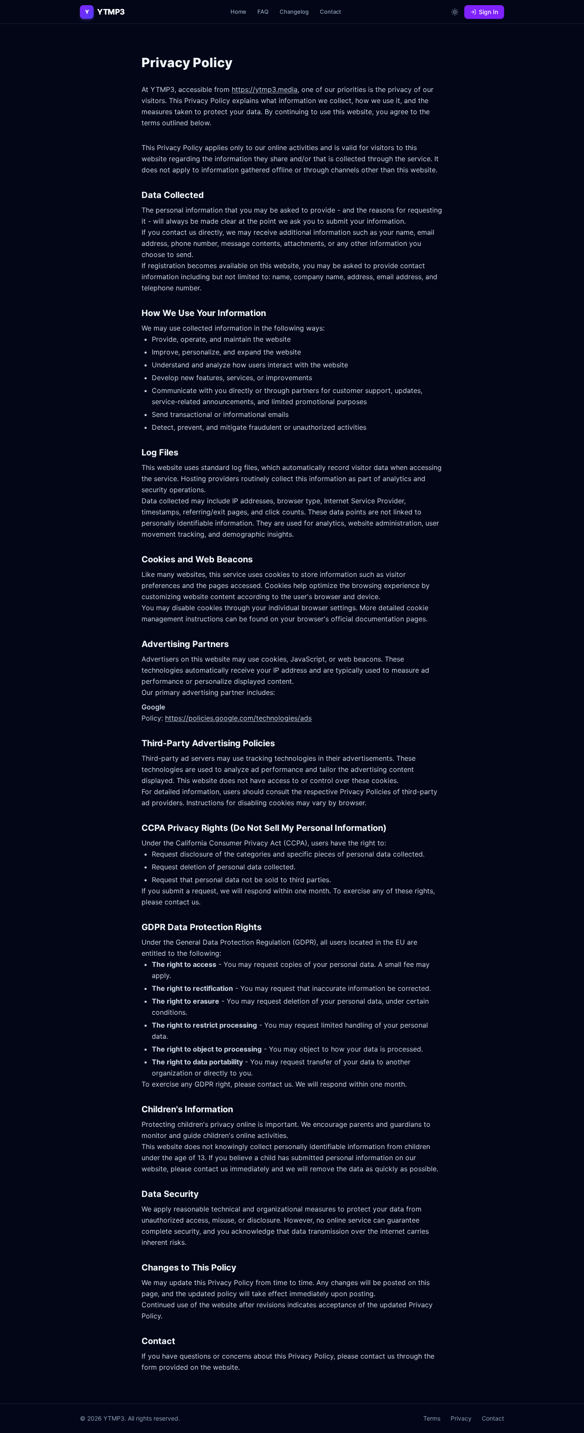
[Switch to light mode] (455, 12)
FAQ (262, 11)
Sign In (488, 11)
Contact (330, 11)
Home (238, 11)
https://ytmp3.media (265, 89)
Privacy (461, 1418)
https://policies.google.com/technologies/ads (238, 718)
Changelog (294, 11)
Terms (431, 1418)
